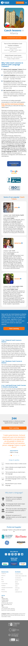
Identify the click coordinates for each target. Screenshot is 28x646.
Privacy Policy (4, 591)
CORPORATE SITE (18, 592)
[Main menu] (26, 2)
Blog (2, 579)
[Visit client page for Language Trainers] (14, 634)
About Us (3, 575)
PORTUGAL (17, 588)
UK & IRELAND (18, 577)
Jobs (2, 577)
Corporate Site (4, 583)
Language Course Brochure (7, 587)
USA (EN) (17, 573)
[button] (9, 455)
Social (2, 581)
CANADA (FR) (23, 575)
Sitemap (3, 589)
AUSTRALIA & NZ (18, 579)
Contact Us (3, 573)
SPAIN (16, 586)
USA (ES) (20, 573)
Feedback (3, 585)
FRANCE (16, 590)
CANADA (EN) (17, 575)
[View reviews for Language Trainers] (14, 640)
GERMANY (17, 584)
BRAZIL (16, 581)
